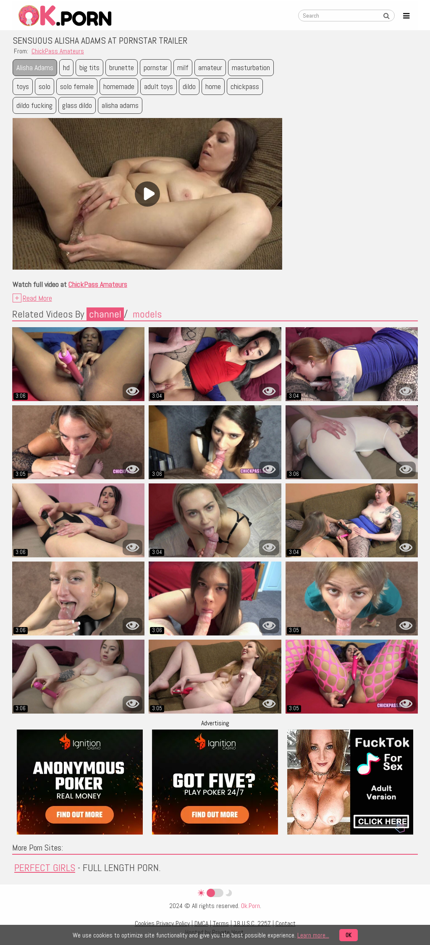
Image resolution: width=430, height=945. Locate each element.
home (213, 86)
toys (22, 86)
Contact (285, 923)
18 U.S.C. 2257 (252, 923)
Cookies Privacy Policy (162, 923)
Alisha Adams (34, 67)
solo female (77, 86)
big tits (89, 67)
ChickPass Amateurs (57, 51)
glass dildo (77, 105)
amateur (210, 67)
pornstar (156, 67)
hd (66, 67)
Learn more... (313, 935)
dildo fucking (34, 105)
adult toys (158, 86)
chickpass (245, 86)
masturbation (251, 67)
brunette (121, 67)
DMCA (201, 923)
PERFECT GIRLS (44, 867)
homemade (118, 86)
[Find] (386, 16)
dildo (189, 86)
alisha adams (120, 105)
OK (348, 935)
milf (183, 67)
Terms (221, 923)
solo (44, 86)
